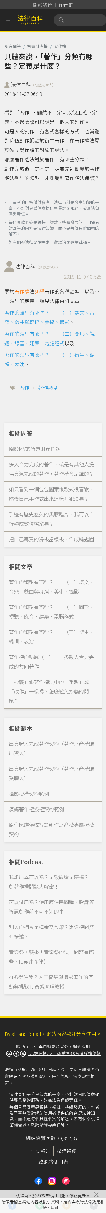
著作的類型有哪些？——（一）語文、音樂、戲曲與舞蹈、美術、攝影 (51, 586)
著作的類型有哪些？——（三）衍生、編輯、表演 (51, 636)
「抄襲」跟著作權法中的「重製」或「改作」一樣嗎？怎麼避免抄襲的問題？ (49, 691)
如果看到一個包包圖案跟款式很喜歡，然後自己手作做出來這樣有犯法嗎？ (51, 493)
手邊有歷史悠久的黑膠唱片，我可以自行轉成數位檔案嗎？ (51, 518)
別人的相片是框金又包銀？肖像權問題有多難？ (51, 931)
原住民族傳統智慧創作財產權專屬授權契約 (51, 829)
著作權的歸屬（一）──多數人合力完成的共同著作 (51, 661)
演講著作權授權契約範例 (36, 809)
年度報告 (40, 1151)
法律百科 (33, 84)
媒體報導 (66, 1151)
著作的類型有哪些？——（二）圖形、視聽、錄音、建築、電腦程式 (51, 611)
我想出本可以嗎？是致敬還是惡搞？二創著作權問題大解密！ (51, 881)
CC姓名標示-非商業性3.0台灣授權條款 (64, 1053)
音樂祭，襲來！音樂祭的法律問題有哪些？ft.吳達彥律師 (51, 956)
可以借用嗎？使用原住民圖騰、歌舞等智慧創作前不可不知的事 (51, 906)
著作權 (60, 46)
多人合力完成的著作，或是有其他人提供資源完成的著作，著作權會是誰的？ (51, 468)
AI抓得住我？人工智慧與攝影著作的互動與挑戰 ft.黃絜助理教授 (51, 981)
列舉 (39, 291)
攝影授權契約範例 (29, 793)
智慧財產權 (37, 46)
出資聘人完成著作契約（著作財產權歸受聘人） (51, 773)
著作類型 (48, 387)
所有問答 (12, 46)
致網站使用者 (53, 1161)
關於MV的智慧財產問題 (35, 448)
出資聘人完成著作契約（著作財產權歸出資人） (51, 748)
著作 (24, 387)
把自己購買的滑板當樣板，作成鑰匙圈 (51, 539)
